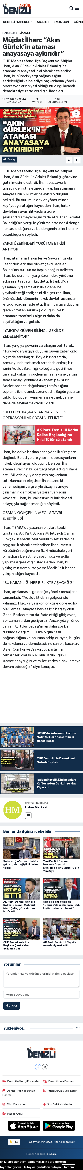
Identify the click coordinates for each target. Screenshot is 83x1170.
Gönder (11, 1005)
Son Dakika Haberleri (60, 1104)
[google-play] (59, 1126)
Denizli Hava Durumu (61, 1081)
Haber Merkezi (36, 807)
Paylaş (11, 159)
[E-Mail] (28, 816)
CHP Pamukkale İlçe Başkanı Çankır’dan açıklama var (16, 945)
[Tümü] (78, 1028)
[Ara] (71, 8)
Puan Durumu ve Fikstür (62, 1090)
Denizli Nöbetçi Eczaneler (23, 1081)
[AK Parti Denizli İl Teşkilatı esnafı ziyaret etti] (61, 929)
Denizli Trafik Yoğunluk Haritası (19, 1092)
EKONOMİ (61, 22)
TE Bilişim (51, 1154)
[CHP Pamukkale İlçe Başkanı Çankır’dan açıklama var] (21, 929)
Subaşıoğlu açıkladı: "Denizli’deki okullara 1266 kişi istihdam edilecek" (61, 905)
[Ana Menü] (77, 8)
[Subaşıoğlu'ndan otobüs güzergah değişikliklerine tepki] (21, 848)
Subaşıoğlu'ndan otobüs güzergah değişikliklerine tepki (21, 864)
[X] (45, 1067)
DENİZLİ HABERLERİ (17, 22)
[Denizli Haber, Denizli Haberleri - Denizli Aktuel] (17, 9)
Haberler (9, 33)
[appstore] (24, 1126)
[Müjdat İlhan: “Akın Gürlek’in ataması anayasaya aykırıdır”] (41, 131)
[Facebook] (38, 1067)
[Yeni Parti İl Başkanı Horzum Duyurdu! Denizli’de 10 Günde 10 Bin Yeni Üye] (61, 848)
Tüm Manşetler (16, 1104)
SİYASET (43, 22)
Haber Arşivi (15, 1113)
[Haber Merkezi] (12, 810)
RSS (15, 1141)
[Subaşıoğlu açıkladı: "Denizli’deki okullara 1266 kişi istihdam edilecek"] (61, 888)
